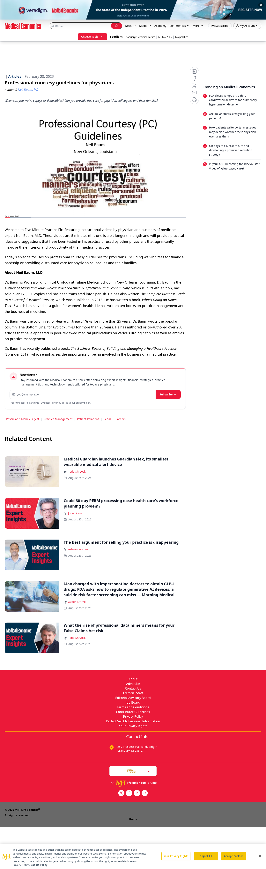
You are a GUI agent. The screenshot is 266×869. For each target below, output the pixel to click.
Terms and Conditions (133, 707)
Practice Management (58, 419)
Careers (120, 419)
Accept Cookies (233, 856)
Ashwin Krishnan (79, 549)
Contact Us (133, 688)
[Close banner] (261, 5)
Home (133, 819)
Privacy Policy (133, 716)
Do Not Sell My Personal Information (133, 721)
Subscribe (166, 394)
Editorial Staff (133, 693)
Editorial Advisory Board (133, 698)
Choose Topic (89, 36)
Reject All (206, 856)
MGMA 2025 (165, 37)
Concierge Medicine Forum (140, 37)
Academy (160, 26)
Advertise (133, 684)
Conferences (177, 26)
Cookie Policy (39, 865)
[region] (133, 856)
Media (143, 26)
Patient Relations (88, 419)
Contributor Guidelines (133, 712)
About (133, 679)
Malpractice (181, 37)
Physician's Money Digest (22, 419)
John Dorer (75, 513)
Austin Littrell (77, 602)
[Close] (259, 856)
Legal (107, 419)
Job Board (133, 702)
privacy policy (83, 402)
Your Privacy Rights (133, 726)
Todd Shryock (76, 471)
